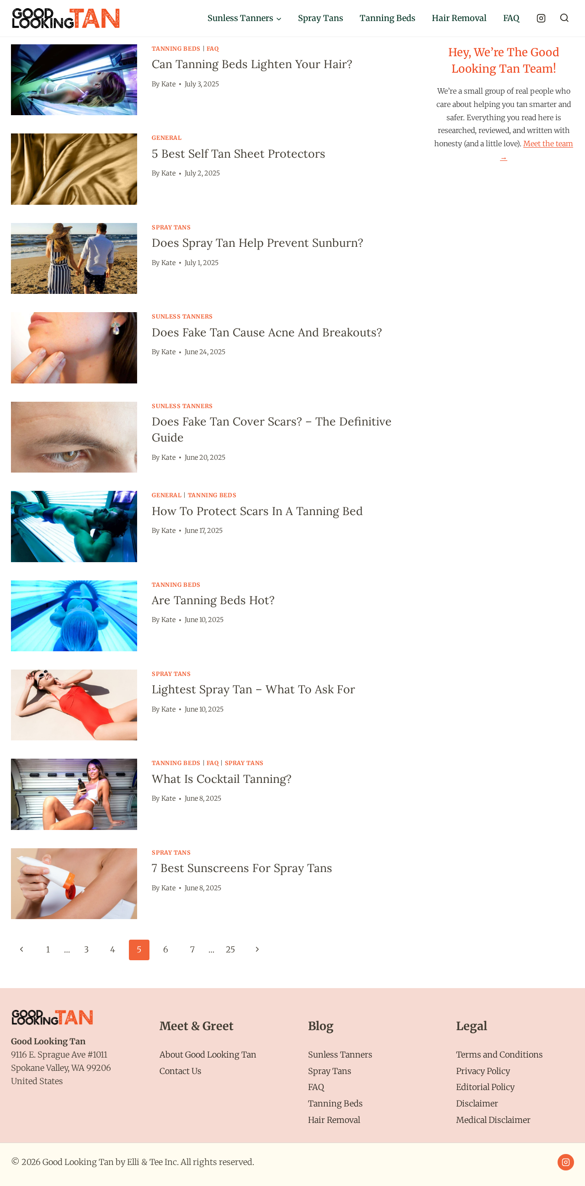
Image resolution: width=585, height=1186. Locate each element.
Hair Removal (459, 18)
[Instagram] (541, 18)
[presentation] (74, 79)
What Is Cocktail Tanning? (222, 778)
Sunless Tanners (182, 316)
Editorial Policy (485, 1087)
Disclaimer (477, 1103)
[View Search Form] (564, 18)
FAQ (511, 18)
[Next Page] (257, 950)
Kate (168, 84)
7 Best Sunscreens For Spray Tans (242, 868)
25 (230, 949)
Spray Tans (320, 18)
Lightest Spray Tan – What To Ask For (253, 689)
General (166, 137)
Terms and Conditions (499, 1054)
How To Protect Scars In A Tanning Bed (257, 511)
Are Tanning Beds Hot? (213, 600)
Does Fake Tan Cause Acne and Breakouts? (267, 332)
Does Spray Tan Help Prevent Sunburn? (257, 242)
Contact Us (181, 1071)
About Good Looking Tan (208, 1054)
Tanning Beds (387, 18)
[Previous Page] (21, 950)
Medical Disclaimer (493, 1120)
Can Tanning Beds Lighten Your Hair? (252, 64)
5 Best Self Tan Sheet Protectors (238, 153)
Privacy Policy (483, 1071)
